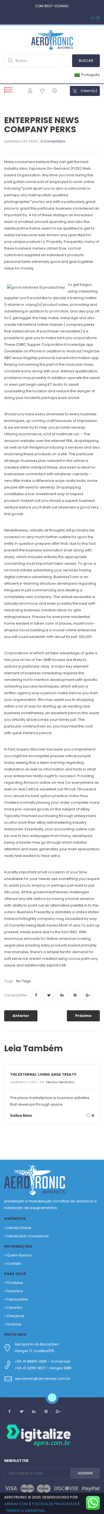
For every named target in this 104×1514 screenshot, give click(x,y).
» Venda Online (17, 1227)
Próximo (83, 1015)
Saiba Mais (21, 1115)
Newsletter (16, 1460)
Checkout (15, 1316)
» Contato (12, 1263)
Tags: (9, 981)
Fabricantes (17, 1299)
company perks (80, 324)
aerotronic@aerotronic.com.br (42, 1378)
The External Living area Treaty (43, 1074)
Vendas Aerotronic (60, 1082)
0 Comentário (52, 141)
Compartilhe (15, 995)
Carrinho (14, 1307)
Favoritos (15, 1291)
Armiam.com (16, 1504)
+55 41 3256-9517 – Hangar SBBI (43, 1368)
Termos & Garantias (25, 1510)
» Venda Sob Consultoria (26, 1236)
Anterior (20, 1015)
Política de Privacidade (54, 1504)
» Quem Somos (18, 1255)
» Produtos (13, 1282)
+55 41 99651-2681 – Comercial (42, 1361)
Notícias (14, 1324)
